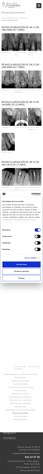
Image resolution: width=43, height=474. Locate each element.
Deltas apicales (20, 390)
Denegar (21, 278)
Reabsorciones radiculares (20, 403)
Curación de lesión (20, 384)
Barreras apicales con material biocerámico (20, 374)
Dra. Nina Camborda (16, 461)
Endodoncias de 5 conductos (20, 397)
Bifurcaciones (20, 377)
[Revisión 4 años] (34, 287)
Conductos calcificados (20, 381)
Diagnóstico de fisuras (20, 394)
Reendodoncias (20, 406)
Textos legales (32, 461)
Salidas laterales (20, 416)
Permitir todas (21, 264)
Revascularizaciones (20, 413)
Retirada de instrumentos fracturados (20, 410)
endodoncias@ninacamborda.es (26, 453)
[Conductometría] (21, 117)
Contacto (9, 438)
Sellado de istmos (20, 419)
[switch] (38, 236)
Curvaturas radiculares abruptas (20, 387)
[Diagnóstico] (8, 42)
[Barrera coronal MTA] (21, 42)
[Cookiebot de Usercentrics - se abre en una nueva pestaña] (31, 194)
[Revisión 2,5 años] (34, 79)
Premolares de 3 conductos (20, 400)
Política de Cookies (32, 464)
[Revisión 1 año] (8, 141)
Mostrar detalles (31, 258)
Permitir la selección (21, 271)
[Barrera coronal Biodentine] (21, 79)
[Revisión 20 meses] (34, 42)
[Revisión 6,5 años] (34, 177)
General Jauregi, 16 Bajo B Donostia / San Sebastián (28, 448)
